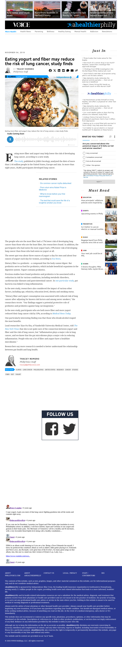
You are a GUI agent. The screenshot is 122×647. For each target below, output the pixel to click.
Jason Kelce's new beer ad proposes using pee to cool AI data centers (98, 74)
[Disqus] (41, 472)
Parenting (39, 31)
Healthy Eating (64, 31)
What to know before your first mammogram (52, 194)
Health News (25, 31)
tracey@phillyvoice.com (30, 364)
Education (87, 197)
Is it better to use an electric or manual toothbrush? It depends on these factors (97, 129)
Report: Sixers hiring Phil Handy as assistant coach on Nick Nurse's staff (96, 85)
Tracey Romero (25, 69)
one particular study (64, 281)
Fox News (56, 259)
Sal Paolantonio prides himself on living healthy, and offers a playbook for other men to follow (99, 101)
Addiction (94, 31)
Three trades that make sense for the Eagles (96, 59)
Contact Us (49, 573)
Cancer (68, 370)
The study (18, 161)
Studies (75, 370)
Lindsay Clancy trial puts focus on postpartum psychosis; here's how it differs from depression (98, 119)
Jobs (85, 250)
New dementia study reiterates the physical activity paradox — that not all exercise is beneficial (97, 80)
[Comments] (68, 71)
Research (60, 370)
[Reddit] (63, 71)
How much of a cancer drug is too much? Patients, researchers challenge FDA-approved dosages (98, 64)
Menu (9, 25)
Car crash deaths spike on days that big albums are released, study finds (98, 113)
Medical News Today (62, 313)
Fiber (7, 374)
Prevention (87, 224)
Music (85, 237)
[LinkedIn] (59, 71)
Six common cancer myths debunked (55, 183)
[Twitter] (55, 71)
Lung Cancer (22, 76)
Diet (12, 374)
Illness (12, 76)
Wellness (50, 31)
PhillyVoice (21, 24)
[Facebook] (50, 71)
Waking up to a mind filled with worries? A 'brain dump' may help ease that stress (99, 124)
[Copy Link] (76, 71)
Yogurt (18, 374)
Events (86, 211)
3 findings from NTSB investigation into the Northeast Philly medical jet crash (97, 70)
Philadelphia (38, 370)
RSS (103, 573)
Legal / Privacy (70, 573)
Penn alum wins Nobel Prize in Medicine (52, 188)
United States (50, 370)
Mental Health (80, 31)
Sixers (85, 264)
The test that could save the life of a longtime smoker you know (54, 201)
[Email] (72, 71)
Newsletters (107, 31)
